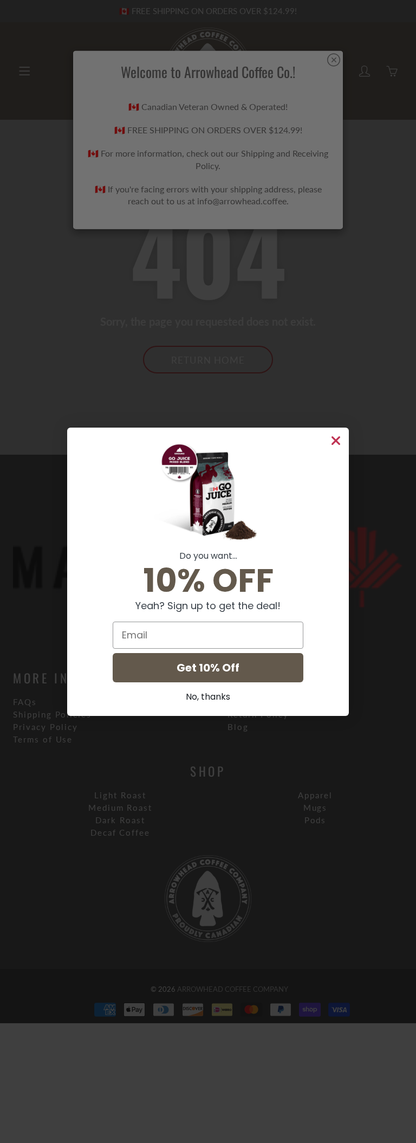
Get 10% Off (208, 667)
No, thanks (208, 696)
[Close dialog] (335, 440)
